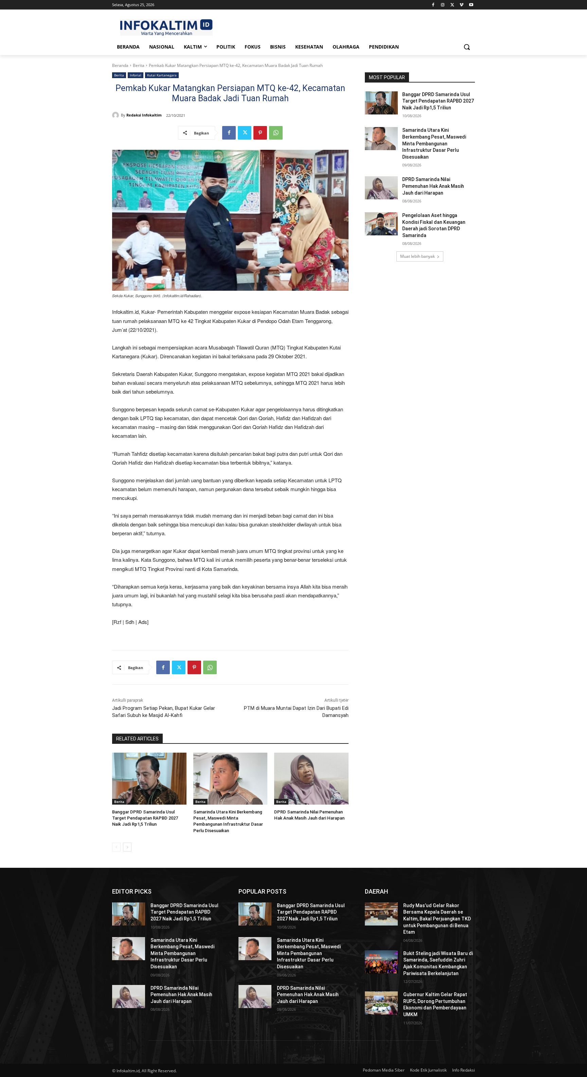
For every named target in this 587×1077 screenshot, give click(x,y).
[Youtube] (471, 5)
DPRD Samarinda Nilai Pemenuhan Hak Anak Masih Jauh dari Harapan (433, 186)
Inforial (135, 75)
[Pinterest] (260, 133)
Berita (138, 65)
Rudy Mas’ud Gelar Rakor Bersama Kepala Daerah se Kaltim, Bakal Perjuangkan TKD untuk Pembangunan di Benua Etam (437, 919)
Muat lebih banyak (417, 256)
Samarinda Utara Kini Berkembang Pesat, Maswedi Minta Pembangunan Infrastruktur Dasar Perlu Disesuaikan (434, 143)
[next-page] (127, 847)
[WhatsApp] (276, 133)
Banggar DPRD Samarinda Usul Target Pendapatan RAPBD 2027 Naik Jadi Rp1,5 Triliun (145, 818)
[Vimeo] (461, 5)
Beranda (120, 65)
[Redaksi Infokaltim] (116, 115)
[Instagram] (443, 5)
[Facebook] (433, 5)
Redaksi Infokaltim (144, 115)
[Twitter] (452, 5)
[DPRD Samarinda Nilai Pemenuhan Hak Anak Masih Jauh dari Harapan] (311, 779)
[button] (467, 47)
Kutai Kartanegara (162, 75)
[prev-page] (116, 847)
